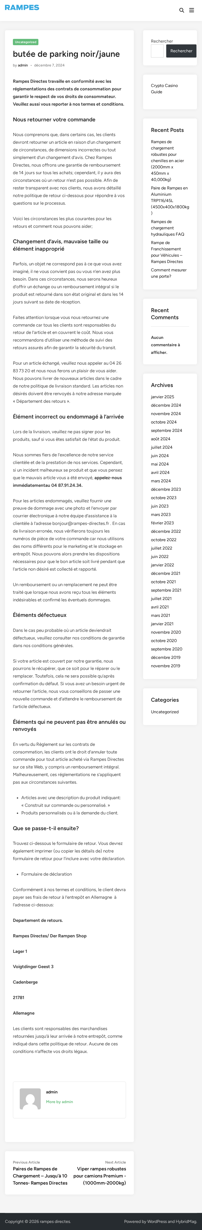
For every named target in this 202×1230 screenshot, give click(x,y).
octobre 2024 (164, 422)
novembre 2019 (165, 665)
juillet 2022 (161, 548)
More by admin (59, 1101)
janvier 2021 (162, 623)
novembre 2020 (166, 632)
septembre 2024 (166, 430)
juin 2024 (160, 455)
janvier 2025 (162, 396)
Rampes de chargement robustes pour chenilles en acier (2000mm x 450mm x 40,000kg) (167, 160)
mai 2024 (160, 464)
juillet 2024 (162, 447)
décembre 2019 (165, 657)
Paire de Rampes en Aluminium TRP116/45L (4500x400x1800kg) (170, 200)
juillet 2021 (161, 598)
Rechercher (162, 41)
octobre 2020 (164, 640)
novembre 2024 (166, 413)
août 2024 (160, 438)
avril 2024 (160, 472)
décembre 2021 (165, 573)
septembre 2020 (166, 649)
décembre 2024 (166, 405)
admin (23, 65)
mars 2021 (160, 615)
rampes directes (55, 1221)
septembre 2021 (166, 590)
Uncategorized (25, 42)
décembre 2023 (166, 489)
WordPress (157, 1221)
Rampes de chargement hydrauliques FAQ (167, 228)
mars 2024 (161, 480)
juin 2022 (160, 556)
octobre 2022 (163, 539)
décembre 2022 (166, 531)
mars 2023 (161, 514)
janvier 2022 (162, 564)
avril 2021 (160, 606)
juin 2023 (160, 506)
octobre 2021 (163, 581)
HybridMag (186, 1221)
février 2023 (162, 522)
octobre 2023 (163, 497)
